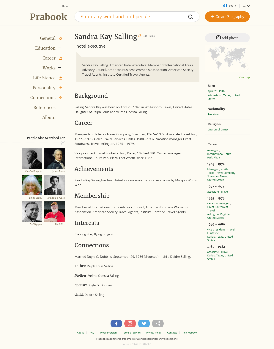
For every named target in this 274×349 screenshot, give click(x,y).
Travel (225, 191)
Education (45, 48)
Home (65, 6)
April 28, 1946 (216, 91)
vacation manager (218, 203)
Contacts (172, 332)
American (214, 114)
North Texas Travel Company (221, 170)
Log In (232, 5)
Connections (43, 98)
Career (49, 58)
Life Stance (44, 78)
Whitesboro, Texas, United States (224, 97)
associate (213, 191)
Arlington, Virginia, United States (218, 215)
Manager (213, 169)
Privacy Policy (153, 332)
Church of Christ (218, 129)
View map (244, 77)
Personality (44, 88)
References (44, 107)
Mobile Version (108, 332)
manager (213, 150)
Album (49, 117)
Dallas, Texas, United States (220, 238)
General (48, 38)
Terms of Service (131, 332)
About (80, 332)
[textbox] (137, 16)
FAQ (92, 332)
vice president (216, 229)
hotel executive (90, 46)
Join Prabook (190, 332)
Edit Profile (149, 36)
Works (49, 68)
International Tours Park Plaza (219, 155)
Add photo (230, 38)
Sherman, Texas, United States (217, 178)
